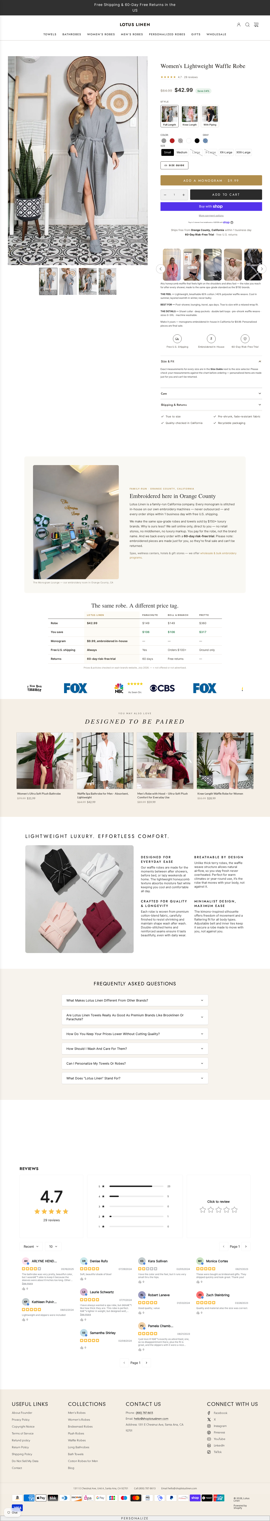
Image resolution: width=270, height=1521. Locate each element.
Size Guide (177, 165)
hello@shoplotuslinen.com (151, 1418)
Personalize (135, 1518)
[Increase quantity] (183, 195)
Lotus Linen (135, 24)
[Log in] (238, 24)
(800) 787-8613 (144, 1413)
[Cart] (256, 24)
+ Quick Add (105, 782)
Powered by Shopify (240, 1506)
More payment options (211, 215)
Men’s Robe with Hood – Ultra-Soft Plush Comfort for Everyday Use (162, 795)
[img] (51, 1212)
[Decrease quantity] (165, 195)
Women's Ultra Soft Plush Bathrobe (39, 793)
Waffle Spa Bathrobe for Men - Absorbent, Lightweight (102, 795)
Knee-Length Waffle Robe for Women (220, 793)
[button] (48, 281)
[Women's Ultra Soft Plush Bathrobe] (44, 760)
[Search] (247, 24)
